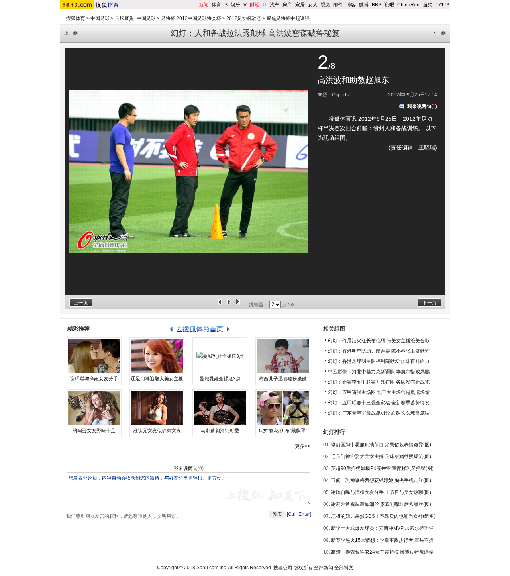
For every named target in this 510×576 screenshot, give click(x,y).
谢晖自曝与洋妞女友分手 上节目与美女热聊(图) (381, 492)
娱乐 (235, 5)
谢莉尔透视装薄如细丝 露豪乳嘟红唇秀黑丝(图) (381, 504)
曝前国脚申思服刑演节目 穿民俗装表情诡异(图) (381, 444)
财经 (254, 5)
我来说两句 (419, 106)
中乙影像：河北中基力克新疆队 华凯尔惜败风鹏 (379, 371)
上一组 (71, 33)
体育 (216, 5)
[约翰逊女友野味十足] (94, 407)
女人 (313, 5)
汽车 (274, 5)
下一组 (439, 33)
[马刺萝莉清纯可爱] (220, 407)
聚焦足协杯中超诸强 (288, 18)
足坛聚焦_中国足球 (135, 18)
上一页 (81, 303)
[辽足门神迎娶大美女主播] (157, 356)
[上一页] (220, 305)
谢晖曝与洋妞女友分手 (94, 379)
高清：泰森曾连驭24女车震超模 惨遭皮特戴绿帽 (382, 552)
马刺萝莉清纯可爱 (220, 430)
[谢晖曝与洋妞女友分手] (94, 356)
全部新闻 (323, 567)
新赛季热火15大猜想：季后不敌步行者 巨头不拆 (382, 540)
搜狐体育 (75, 18)
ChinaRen (408, 5)
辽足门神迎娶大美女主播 (157, 379)
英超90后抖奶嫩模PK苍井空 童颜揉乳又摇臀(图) (382, 468)
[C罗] (283, 407)
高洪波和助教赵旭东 (353, 80)
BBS (376, 5)
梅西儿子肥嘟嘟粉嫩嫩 (283, 379)
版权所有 (303, 567)
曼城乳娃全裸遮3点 (220, 379)
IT (265, 5)
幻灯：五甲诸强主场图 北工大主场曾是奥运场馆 (379, 392)
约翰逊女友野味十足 (94, 430)
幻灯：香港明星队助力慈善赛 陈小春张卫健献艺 (379, 351)
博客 (351, 5)
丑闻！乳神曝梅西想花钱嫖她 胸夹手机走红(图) (381, 480)
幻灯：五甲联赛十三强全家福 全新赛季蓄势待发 (379, 403)
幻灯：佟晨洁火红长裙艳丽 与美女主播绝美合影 (379, 340)
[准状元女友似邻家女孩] (157, 407)
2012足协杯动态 (243, 18)
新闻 (203, 5)
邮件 (338, 5)
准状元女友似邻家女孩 (157, 430)
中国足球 (100, 18)
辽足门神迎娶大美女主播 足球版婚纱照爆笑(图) (381, 456)
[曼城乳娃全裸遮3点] (220, 356)
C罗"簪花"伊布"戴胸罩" (283, 430)
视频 (325, 5)
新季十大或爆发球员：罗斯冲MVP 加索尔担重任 (382, 528)
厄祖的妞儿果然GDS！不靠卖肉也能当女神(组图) (383, 516)
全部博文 (343, 567)
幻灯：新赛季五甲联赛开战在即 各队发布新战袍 (379, 382)
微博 (364, 5)
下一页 (429, 303)
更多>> (302, 446)
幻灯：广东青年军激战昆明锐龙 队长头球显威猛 (379, 413)
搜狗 (427, 5)
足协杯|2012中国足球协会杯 (191, 18)
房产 (287, 5)
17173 (442, 5)
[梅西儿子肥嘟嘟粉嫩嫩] (283, 356)
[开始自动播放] (229, 305)
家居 (300, 5)
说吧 (389, 5)
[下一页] (238, 305)
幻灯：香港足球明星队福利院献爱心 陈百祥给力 (379, 361)
